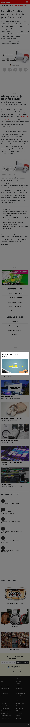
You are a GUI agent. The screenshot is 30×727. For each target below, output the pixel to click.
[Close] (27, 355)
